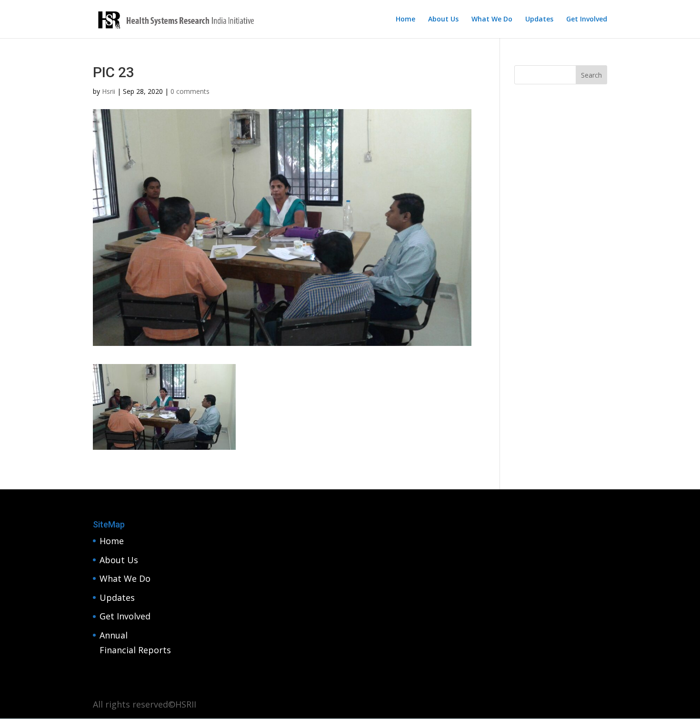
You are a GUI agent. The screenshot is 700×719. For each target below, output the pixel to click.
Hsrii (108, 91)
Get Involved (586, 19)
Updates (539, 19)
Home (405, 19)
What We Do (491, 19)
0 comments (190, 91)
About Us (443, 19)
